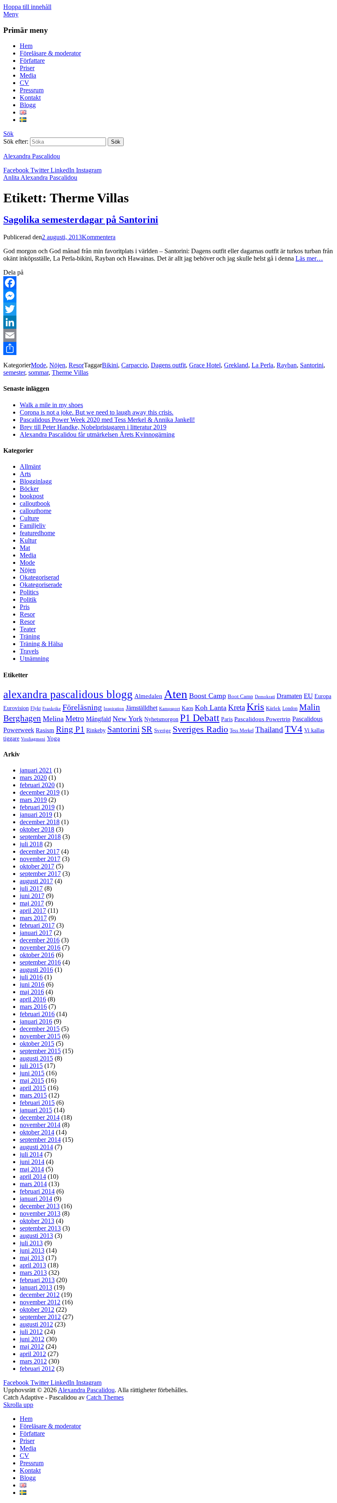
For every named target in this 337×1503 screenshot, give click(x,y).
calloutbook (35, 503)
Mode (38, 365)
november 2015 (40, 1036)
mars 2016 (33, 1006)
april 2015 (33, 1087)
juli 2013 (31, 1243)
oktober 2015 (37, 1043)
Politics (29, 592)
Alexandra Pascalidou (31, 156)
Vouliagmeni (33, 739)
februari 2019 (37, 807)
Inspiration (114, 708)
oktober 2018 (37, 829)
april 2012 (33, 1353)
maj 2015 (32, 1080)
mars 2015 (33, 1095)
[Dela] (168, 348)
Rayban (287, 365)
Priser (27, 67)
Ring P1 (70, 729)
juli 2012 (31, 1331)
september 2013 (40, 1228)
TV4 (293, 729)
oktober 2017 (37, 866)
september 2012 (40, 1316)
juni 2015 (32, 1073)
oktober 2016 (37, 954)
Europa (322, 696)
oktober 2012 (37, 1309)
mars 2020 (33, 777)
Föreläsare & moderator (50, 53)
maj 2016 (32, 991)
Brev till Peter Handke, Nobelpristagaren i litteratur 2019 (93, 427)
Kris (255, 706)
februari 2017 (37, 925)
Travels (29, 651)
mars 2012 (33, 1361)
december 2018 (40, 821)
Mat (25, 547)
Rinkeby (96, 730)
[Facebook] (168, 282)
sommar (38, 372)
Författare (32, 60)
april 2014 (33, 1176)
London (290, 708)
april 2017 (33, 910)
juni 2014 (32, 1161)
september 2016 (40, 962)
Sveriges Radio (200, 729)
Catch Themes (105, 1397)
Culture (29, 518)
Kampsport (169, 708)
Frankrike (51, 708)
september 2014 (40, 1139)
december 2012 (40, 1294)
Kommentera (98, 237)
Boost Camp (207, 696)
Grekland (236, 365)
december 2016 (40, 940)
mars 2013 (33, 1272)
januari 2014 (36, 1198)
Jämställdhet (141, 707)
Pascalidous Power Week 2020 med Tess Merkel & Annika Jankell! (107, 419)
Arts (25, 473)
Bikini (110, 365)
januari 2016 (36, 1021)
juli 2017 (31, 888)
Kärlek (273, 708)
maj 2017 (32, 903)
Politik (28, 599)
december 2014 (40, 1117)
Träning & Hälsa (41, 643)
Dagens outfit (168, 365)
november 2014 (40, 1124)
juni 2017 (32, 895)
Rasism (45, 730)
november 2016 (40, 947)
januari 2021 (36, 770)
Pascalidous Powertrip (262, 719)
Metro (74, 718)
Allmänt (30, 466)
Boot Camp (240, 696)
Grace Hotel (205, 365)
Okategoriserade (41, 584)
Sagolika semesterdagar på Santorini (80, 219)
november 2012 (40, 1302)
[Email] (168, 335)
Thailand (269, 729)
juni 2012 (32, 1339)
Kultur (28, 540)
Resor (76, 365)
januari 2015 (36, 1110)
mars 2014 (33, 1183)
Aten (175, 694)
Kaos (187, 708)
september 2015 (40, 1050)
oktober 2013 (37, 1220)
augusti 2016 (36, 969)
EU (308, 696)
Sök (8, 133)
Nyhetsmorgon (161, 719)
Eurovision (16, 708)
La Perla (262, 365)
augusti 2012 (36, 1324)
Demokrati (265, 696)
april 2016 (33, 999)
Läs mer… (309, 258)
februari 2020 (37, 784)
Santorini (311, 365)
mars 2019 (33, 799)
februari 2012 (37, 1368)
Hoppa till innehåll (27, 6)
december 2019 (40, 792)
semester (14, 372)
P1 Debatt (199, 718)
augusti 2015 (36, 1058)
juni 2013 (32, 1250)
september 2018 (40, 836)
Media (28, 75)
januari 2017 (36, 932)
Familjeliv (33, 525)
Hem (26, 45)
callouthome (35, 510)
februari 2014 (37, 1191)
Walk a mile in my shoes (51, 404)
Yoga (53, 738)
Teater (28, 628)
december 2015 (40, 1028)
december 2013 (40, 1206)
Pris (25, 606)
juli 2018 (31, 844)
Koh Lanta (210, 707)
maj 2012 (32, 1346)
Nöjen (57, 365)
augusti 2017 (36, 881)
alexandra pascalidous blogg (68, 694)
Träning (30, 636)
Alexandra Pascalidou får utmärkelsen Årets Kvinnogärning (97, 434)
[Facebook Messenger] (168, 295)
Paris (227, 719)
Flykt (35, 708)
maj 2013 (32, 1257)
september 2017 (40, 873)
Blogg (28, 104)
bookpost (32, 496)
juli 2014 (31, 1154)
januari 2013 (36, 1287)
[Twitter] (168, 309)
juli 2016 (31, 977)
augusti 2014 (36, 1146)
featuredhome (37, 532)
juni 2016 (32, 984)
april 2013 (33, 1265)
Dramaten (289, 696)
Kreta (236, 707)
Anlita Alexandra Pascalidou (40, 177)
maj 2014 (32, 1169)
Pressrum (32, 90)
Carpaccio (134, 365)
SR (146, 729)
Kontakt (30, 97)
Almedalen (148, 696)
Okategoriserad (39, 577)
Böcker (29, 488)
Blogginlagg (36, 481)
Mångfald (98, 719)
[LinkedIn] (168, 322)
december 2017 (40, 851)
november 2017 (40, 858)
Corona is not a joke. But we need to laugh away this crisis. (96, 412)
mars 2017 (33, 917)
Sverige (162, 730)
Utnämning (34, 658)
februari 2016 (37, 1013)
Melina (53, 719)
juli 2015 (31, 1065)
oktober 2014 (37, 1132)
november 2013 (40, 1213)
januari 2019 (36, 814)
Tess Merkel (242, 730)
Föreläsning (82, 707)
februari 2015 (37, 1102)
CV (24, 82)
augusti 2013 (36, 1235)
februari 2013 (37, 1279)
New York (128, 719)
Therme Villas (70, 372)
